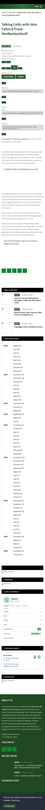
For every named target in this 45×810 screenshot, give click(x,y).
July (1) (16, 385)
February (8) (17, 450)
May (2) (16, 439)
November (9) (18, 378)
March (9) (17, 364)
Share (20, 77)
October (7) (17, 428)
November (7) (18, 504)
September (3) (18, 468)
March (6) (17, 490)
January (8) (17, 371)
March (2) (17, 396)
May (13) (16, 356)
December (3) (18, 374)
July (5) (16, 421)
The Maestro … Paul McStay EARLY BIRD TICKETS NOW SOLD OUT (28, 766)
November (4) (18, 403)
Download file (7, 139)
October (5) (17, 508)
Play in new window (20, 139)
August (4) (17, 346)
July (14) (16, 349)
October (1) (17, 407)
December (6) (18, 500)
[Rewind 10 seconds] (8, 68)
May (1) (16, 526)
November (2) (18, 536)
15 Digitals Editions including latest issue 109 (20, 169)
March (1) (17, 446)
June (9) (16, 479)
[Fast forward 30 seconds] (20, 68)
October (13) (18, 464)
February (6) (17, 493)
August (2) (17, 540)
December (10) (19, 457)
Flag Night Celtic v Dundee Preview (28, 327)
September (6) (18, 511)
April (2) (16, 443)
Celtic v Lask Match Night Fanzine (28, 776)
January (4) (17, 400)
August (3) (17, 472)
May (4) (16, 389)
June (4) (16, 522)
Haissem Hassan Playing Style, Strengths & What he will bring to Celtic (27, 300)
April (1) (16, 529)
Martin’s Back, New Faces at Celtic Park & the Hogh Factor (28, 313)
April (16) (16, 486)
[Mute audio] (4, 68)
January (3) (17, 497)
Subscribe (8, 77)
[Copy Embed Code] (4, 134)
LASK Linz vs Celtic (10, 666)
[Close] (4, 83)
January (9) (17, 454)
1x (14, 67)
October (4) (17, 382)
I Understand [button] (9, 806)
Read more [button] (15, 800)
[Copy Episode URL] (4, 119)
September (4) (18, 414)
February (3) (17, 367)
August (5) (17, 515)
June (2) (16, 353)
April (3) (16, 392)
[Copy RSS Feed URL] (4, 97)
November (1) (18, 425)
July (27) (16, 475)
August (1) (17, 410)
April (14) (16, 360)
